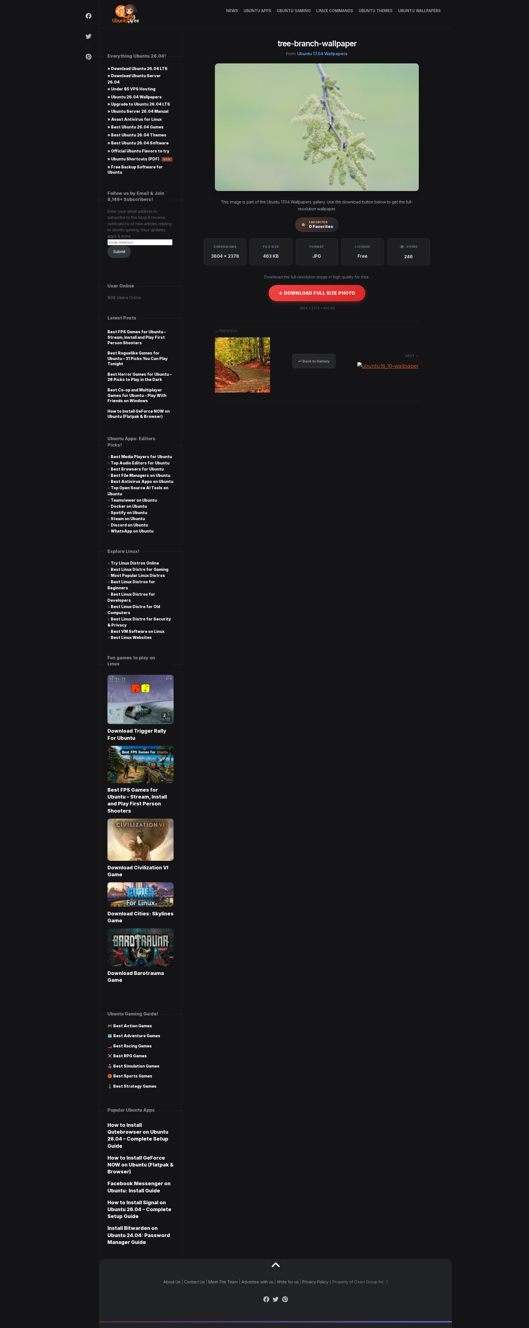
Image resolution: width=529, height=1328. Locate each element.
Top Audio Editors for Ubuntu (140, 463)
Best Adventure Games (136, 1035)
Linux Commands (334, 10)
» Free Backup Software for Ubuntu (135, 169)
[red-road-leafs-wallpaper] (242, 391)
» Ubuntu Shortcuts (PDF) (139, 159)
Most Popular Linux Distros (138, 575)
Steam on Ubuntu (128, 518)
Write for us (288, 1281)
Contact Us (194, 1281)
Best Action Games (132, 1025)
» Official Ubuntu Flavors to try (138, 151)
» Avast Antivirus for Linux (134, 119)
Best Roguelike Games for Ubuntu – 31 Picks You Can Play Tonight (137, 358)
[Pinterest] (88, 57)
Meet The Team (223, 1281)
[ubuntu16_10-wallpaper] (388, 366)
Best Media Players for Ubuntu (141, 456)
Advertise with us (257, 1281)
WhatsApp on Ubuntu (132, 531)
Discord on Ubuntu (129, 525)
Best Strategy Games (134, 1086)
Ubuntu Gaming (294, 10)
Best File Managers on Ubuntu (140, 475)
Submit (119, 251)
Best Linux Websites (131, 637)
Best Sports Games (132, 1076)
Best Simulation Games (136, 1066)
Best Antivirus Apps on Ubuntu (142, 481)
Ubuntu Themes (376, 10)
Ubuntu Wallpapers (419, 10)
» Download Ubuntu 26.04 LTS (137, 68)
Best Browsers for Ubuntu (137, 469)
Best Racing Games (132, 1046)
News (232, 10)
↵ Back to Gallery (314, 361)
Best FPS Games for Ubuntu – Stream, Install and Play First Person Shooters (136, 337)
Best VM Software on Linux (137, 631)
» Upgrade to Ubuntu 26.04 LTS (138, 104)
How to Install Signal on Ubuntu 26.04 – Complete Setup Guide (139, 1209)
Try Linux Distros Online (135, 563)
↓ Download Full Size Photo (317, 293)
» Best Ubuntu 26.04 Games (135, 127)
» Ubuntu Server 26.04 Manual (137, 111)
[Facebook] (88, 16)
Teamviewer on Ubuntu (134, 500)
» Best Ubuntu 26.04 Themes (136, 135)
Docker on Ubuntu (129, 506)
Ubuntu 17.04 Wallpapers (322, 53)
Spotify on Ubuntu (129, 512)
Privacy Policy (315, 1281)
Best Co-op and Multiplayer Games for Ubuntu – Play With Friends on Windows (136, 395)
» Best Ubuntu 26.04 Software (138, 143)
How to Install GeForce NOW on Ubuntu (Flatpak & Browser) (140, 1164)
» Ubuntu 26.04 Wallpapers (134, 97)
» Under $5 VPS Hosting (131, 89)
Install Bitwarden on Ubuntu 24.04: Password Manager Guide (138, 1235)
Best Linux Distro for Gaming (139, 569)
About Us (171, 1281)
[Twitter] (88, 36)
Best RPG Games (130, 1055)
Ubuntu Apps (257, 10)
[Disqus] (317, 489)
